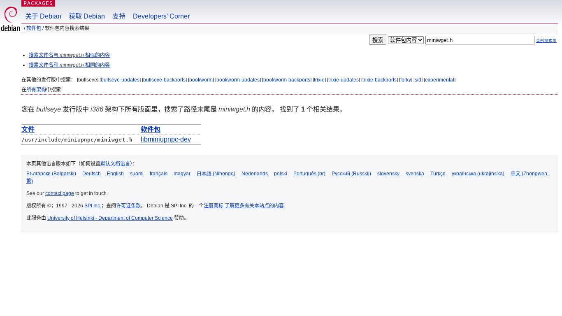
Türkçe (438, 174)
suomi (137, 174)
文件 (28, 129)
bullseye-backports (164, 80)
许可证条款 (128, 206)
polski (280, 174)
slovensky (388, 174)
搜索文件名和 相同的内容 (69, 65)
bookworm (201, 80)
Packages (38, 3)
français (158, 174)
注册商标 (213, 206)
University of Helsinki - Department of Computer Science (110, 218)
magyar (182, 174)
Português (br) (309, 174)
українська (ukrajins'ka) (478, 174)
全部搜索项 (546, 40)
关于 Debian (43, 16)
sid (418, 80)
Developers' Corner (161, 16)
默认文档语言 (115, 164)
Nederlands (255, 174)
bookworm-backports (286, 80)
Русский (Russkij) (351, 174)
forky (405, 80)
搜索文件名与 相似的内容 (69, 55)
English (115, 174)
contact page (59, 193)
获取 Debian (87, 16)
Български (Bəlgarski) (51, 174)
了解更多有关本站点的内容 (254, 206)
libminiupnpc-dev (166, 139)
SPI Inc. (92, 206)
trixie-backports (379, 80)
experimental (439, 80)
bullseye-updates (120, 80)
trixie (319, 80)
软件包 (33, 28)
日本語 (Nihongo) (216, 174)
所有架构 (36, 90)
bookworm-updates (238, 80)
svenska (415, 174)
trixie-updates (343, 80)
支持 (118, 16)
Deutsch (91, 174)
